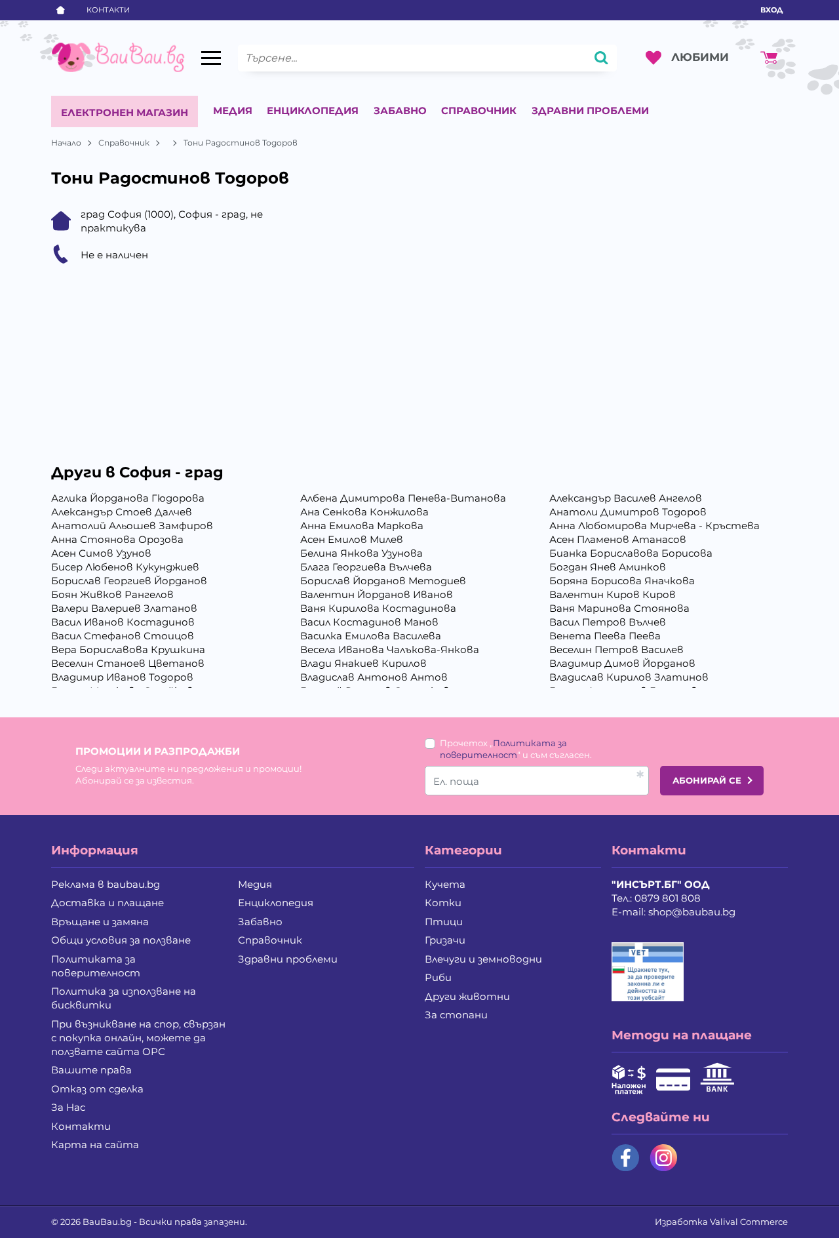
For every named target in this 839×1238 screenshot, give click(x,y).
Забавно (400, 110)
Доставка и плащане (107, 902)
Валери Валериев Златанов (124, 608)
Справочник (479, 110)
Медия (232, 110)
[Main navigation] (211, 58)
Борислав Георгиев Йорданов (129, 580)
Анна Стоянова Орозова (117, 539)
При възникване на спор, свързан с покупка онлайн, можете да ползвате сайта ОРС (138, 1038)
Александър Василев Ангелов (625, 498)
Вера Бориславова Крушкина (128, 649)
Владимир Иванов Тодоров (122, 677)
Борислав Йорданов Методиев (383, 580)
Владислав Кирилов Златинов (629, 677)
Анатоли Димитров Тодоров (628, 512)
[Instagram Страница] (664, 1157)
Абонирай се (707, 780)
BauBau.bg (107, 1221)
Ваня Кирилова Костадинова (378, 608)
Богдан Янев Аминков (607, 567)
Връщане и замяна (100, 921)
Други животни (467, 996)
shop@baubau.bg (691, 912)
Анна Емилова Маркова (361, 525)
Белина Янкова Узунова (361, 553)
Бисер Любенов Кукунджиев (125, 567)
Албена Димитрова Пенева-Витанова (403, 498)
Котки (443, 902)
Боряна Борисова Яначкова (622, 580)
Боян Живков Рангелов (112, 594)
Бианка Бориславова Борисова (630, 553)
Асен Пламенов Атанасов (617, 539)
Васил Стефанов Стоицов (122, 635)
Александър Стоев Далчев (121, 512)
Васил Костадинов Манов (369, 622)
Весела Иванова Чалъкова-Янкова (389, 649)
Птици (444, 921)
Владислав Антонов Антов (374, 677)
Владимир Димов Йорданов (622, 663)
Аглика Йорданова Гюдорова (128, 498)
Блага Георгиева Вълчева (366, 567)
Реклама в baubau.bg (105, 884)
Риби (438, 977)
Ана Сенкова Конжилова (364, 512)
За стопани (456, 1014)
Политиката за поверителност (95, 966)
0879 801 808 (667, 898)
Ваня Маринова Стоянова (619, 608)
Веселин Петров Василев (616, 649)
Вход (771, 9)
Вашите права (91, 1070)
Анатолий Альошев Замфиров (132, 525)
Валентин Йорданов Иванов (376, 594)
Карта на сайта (95, 1144)
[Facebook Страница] (626, 1157)
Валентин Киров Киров (612, 594)
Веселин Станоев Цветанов (128, 663)
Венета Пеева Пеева (605, 635)
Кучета (445, 884)
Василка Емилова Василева (370, 635)
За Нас (68, 1107)
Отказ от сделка (97, 1089)
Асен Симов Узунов (101, 553)
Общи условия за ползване (121, 940)
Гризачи (445, 940)
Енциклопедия (313, 110)
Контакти (108, 9)
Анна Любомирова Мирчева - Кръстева (654, 525)
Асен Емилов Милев (351, 539)
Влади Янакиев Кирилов (363, 663)
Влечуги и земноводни (483, 959)
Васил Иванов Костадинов (123, 622)
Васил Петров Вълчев (607, 622)
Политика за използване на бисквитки (123, 998)
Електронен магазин (124, 112)
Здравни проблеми (590, 110)
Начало (66, 143)
